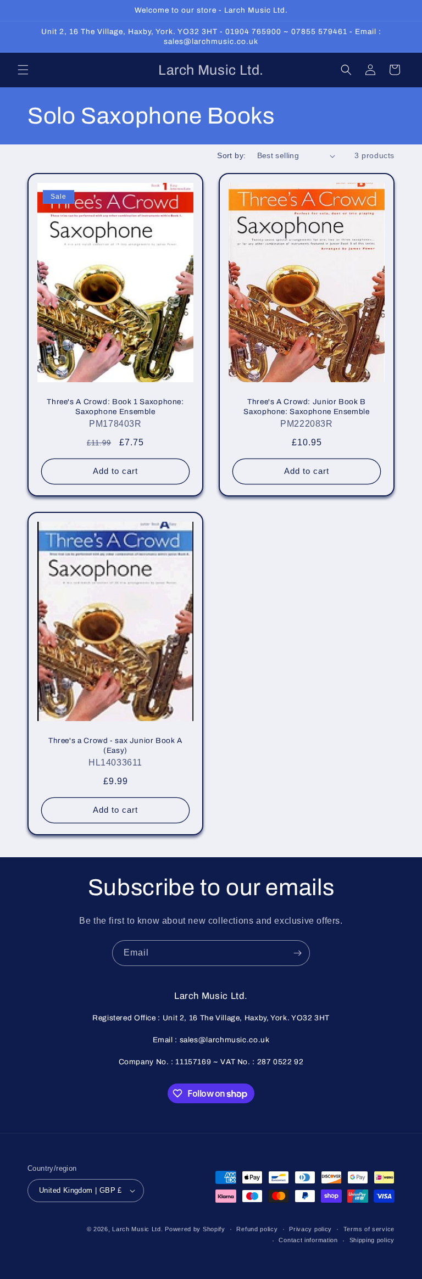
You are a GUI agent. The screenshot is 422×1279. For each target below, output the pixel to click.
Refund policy (256, 1229)
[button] (23, 70)
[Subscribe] (297, 953)
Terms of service (369, 1229)
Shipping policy (372, 1240)
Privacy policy (310, 1229)
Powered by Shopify (195, 1229)
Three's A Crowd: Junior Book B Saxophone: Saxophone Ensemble (306, 407)
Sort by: (231, 155)
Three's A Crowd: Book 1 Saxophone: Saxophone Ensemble (115, 407)
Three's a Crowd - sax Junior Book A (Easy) (115, 745)
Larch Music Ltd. (137, 1229)
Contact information (308, 1240)
